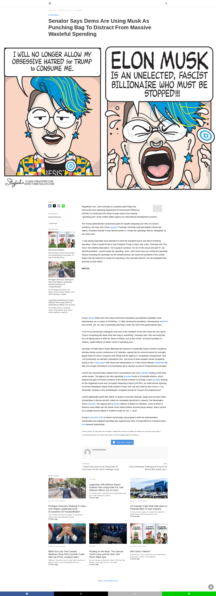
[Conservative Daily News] (108, 3)
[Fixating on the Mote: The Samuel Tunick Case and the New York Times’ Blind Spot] (108, 533)
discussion (100, 363)
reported (114, 227)
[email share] (58, 205)
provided (128, 376)
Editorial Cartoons (138, 546)
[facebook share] (49, 205)
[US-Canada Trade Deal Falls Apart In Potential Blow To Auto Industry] (149, 488)
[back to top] (211, 587)
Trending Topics (64, 10)
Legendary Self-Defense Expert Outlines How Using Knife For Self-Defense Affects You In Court (61, 302)
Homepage (52, 10)
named (91, 318)
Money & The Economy (138, 501)
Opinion (92, 546)
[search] (166, 3)
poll (83, 424)
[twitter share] (54, 205)
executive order (96, 417)
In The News (77, 10)
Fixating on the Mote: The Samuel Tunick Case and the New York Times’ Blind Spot (106, 554)
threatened (159, 363)
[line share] (63, 205)
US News (92, 479)
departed (164, 321)
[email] (135, 593)
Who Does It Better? (56, 250)
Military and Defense (56, 501)
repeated (144, 373)
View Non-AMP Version (110, 581)
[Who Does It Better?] (61, 240)
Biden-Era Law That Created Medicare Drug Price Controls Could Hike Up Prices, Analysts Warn (66, 554)
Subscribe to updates (124, 442)
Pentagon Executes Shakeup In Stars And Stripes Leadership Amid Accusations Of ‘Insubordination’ (67, 509)
